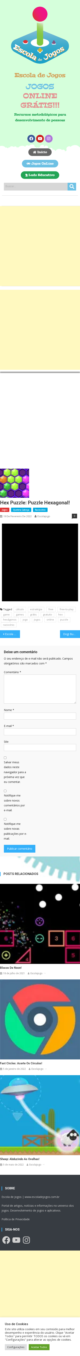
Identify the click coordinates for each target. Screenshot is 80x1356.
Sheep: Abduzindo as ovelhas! (19, 1159)
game (6, 614)
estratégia (36, 609)
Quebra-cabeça (21, 509)
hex (60, 614)
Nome (9, 710)
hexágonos (10, 619)
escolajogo (43, 516)
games (20, 614)
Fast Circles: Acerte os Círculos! (21, 1063)
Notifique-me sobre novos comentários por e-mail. (14, 803)
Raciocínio (40, 509)
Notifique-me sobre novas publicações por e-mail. (15, 831)
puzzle (64, 619)
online (50, 619)
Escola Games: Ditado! (12, 634)
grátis (33, 614)
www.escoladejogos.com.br (42, 1197)
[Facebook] (31, 139)
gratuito (47, 614)
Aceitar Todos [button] (39, 1347)
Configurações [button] (15, 1347)
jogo (25, 619)
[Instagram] (49, 139)
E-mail (9, 726)
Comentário (12, 672)
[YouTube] (16, 1240)
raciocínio (8, 625)
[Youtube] (40, 139)
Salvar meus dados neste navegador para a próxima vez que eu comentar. (15, 772)
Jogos (4, 509)
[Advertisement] (40, 246)
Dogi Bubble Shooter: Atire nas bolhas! (71, 634)
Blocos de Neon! (11, 968)
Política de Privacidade (16, 1219)
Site (6, 741)
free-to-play (67, 609)
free (50, 609)
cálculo (20, 609)
